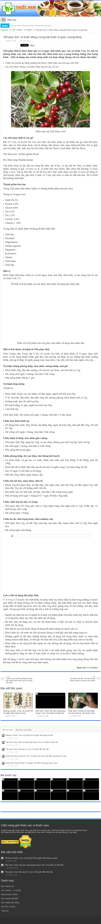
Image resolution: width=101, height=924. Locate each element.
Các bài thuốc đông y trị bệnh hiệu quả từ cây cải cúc (32, 66)
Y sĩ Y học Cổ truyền (14, 599)
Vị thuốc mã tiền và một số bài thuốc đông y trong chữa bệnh (82, 679)
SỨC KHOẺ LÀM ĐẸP (9, 899)
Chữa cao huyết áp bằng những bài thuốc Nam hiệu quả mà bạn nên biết (41, 63)
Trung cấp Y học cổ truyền (36, 353)
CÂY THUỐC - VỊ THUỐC (22, 30)
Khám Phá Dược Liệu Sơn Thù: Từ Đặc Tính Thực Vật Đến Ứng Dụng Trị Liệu (36, 756)
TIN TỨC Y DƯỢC (8, 907)
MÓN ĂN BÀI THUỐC (9, 895)
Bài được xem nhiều (23, 730)
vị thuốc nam (23, 659)
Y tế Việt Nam (92, 668)
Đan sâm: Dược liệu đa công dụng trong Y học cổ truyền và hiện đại (50, 712)
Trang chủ (4, 30)
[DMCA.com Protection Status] (10, 842)
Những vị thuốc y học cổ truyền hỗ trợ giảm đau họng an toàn (18, 712)
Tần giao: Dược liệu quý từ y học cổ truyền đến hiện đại (30, 25)
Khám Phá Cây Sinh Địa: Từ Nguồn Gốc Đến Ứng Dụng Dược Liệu (31, 763)
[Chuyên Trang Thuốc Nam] (50, 8)
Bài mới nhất (7, 730)
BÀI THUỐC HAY (7, 886)
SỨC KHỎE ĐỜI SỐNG (10, 903)
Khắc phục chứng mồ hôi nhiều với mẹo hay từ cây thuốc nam (81, 712)
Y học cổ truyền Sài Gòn (23, 142)
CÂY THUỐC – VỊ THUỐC (11, 890)
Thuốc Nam (24, 830)
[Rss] (51, 920)
